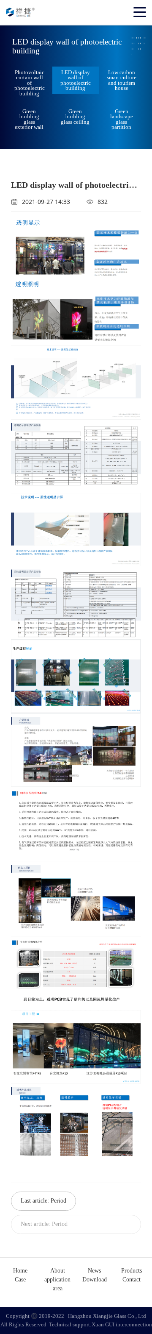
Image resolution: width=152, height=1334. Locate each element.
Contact (131, 1279)
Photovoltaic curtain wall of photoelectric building (29, 83)
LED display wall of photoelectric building (75, 80)
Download (94, 1279)
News (94, 1270)
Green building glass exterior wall (29, 119)
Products (131, 1270)
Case (20, 1279)
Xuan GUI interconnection (122, 1324)
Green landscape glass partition (121, 119)
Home (20, 1270)
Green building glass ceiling (75, 116)
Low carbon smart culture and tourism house (121, 80)
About (57, 1270)
